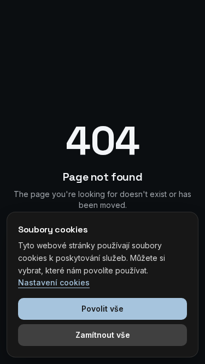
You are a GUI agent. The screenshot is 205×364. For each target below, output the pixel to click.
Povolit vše (102, 308)
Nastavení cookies (54, 282)
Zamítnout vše (102, 334)
